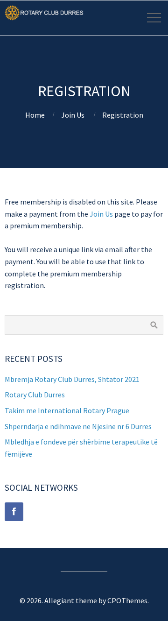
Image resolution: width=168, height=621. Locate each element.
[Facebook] (14, 511)
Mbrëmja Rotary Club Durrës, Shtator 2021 (72, 379)
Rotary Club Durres (35, 394)
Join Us (72, 115)
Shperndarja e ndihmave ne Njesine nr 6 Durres (78, 426)
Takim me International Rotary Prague (67, 410)
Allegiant (59, 600)
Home (35, 115)
